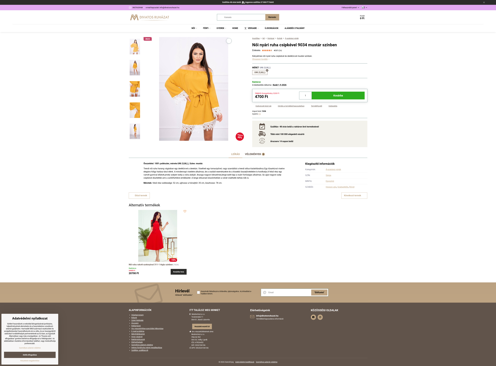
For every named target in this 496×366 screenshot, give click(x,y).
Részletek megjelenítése (29, 361)
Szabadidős (342, 187)
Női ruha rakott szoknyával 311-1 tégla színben (151, 264)
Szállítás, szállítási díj (139, 350)
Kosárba (338, 95)
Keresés (272, 17)
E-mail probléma (137, 331)
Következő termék (352, 195)
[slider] (267, 50)
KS (260, 114)
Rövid (351, 187)
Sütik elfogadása (30, 355)
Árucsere (134, 323)
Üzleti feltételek (137, 320)
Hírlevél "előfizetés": (184, 295)
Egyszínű (330, 181)
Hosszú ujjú (331, 187)
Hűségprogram (137, 315)
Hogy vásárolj (136, 337)
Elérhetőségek (137, 342)
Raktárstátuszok (138, 339)
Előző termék (141, 195)
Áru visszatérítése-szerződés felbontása (147, 329)
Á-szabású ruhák (333, 169)
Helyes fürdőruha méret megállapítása (146, 348)
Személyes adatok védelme (142, 345)
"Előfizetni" (319, 292)
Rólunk (134, 318)
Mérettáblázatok (138, 334)
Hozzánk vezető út (202, 326)
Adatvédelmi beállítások (244, 362)
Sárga (328, 175)
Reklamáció (136, 326)
